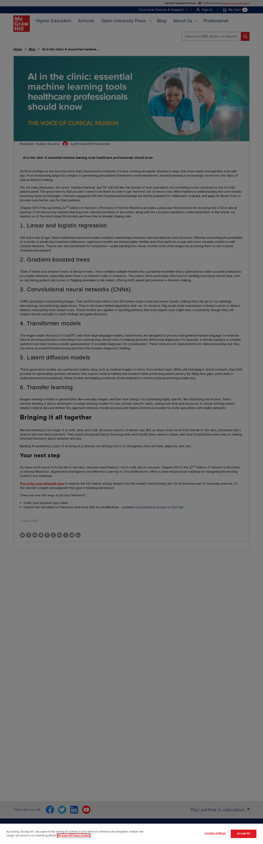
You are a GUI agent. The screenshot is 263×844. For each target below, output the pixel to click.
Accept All (243, 833)
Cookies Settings (215, 833)
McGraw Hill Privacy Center (74, 835)
